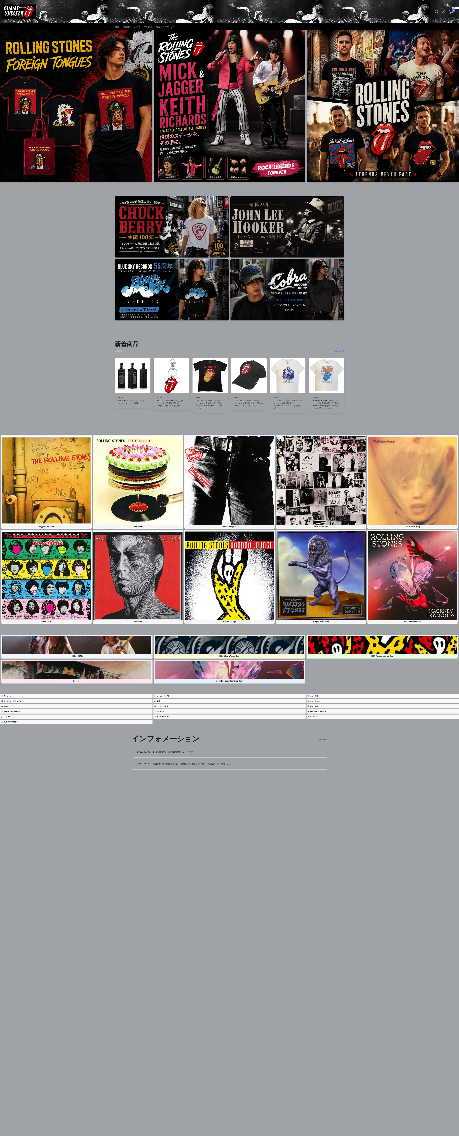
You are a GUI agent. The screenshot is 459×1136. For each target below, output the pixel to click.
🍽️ (162, 696)
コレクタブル (315, 701)
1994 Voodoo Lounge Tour (382, 656)
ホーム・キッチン (163, 696)
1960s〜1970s (77, 656)
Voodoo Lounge (229, 621)
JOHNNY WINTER (164, 716)
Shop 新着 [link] (338, 351)
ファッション (8, 696)
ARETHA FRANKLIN (12, 711)
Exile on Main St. (321, 526)
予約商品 (148, 26)
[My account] (443, 12)
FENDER (7, 716)
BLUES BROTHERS (318, 711)
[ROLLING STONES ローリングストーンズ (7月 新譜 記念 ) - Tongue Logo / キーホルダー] (171, 375)
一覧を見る (323, 739)
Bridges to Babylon (321, 621)
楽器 (158, 701)
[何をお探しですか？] (436, 12)
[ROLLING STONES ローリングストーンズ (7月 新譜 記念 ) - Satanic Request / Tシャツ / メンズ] (288, 375)
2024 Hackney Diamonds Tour (229, 681)
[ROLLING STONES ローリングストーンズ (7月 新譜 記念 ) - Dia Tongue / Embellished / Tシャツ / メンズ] (210, 375)
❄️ (162, 716)
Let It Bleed (138, 526)
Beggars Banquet (46, 526)
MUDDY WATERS (11, 722)
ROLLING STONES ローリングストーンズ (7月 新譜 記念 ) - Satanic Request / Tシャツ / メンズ (287, 404)
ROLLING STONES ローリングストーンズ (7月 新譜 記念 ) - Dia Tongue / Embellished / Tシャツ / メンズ (209, 404)
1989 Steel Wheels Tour (229, 656)
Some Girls (46, 621)
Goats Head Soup (412, 526)
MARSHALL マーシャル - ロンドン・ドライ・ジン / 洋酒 (131, 401)
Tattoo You (137, 621)
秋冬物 (6, 706)
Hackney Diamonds (412, 621)
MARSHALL (315, 716)
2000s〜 (77, 681)
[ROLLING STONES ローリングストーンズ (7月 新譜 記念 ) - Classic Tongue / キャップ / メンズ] (249, 375)
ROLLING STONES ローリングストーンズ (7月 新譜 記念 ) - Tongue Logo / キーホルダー (171, 403)
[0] (450, 12)
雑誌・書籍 (314, 706)
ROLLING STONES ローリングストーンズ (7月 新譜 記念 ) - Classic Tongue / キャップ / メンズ (249, 403)
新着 (117, 26)
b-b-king (160, 711)
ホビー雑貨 (314, 696)
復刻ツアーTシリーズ (166, 26)
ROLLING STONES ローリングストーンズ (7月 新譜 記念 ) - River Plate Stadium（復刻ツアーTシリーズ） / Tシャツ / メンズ (326, 404)
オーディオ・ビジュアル (12, 701)
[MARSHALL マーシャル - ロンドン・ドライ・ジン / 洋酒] (132, 375)
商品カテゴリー (130, 26)
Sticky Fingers (229, 526)
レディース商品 (162, 706)
